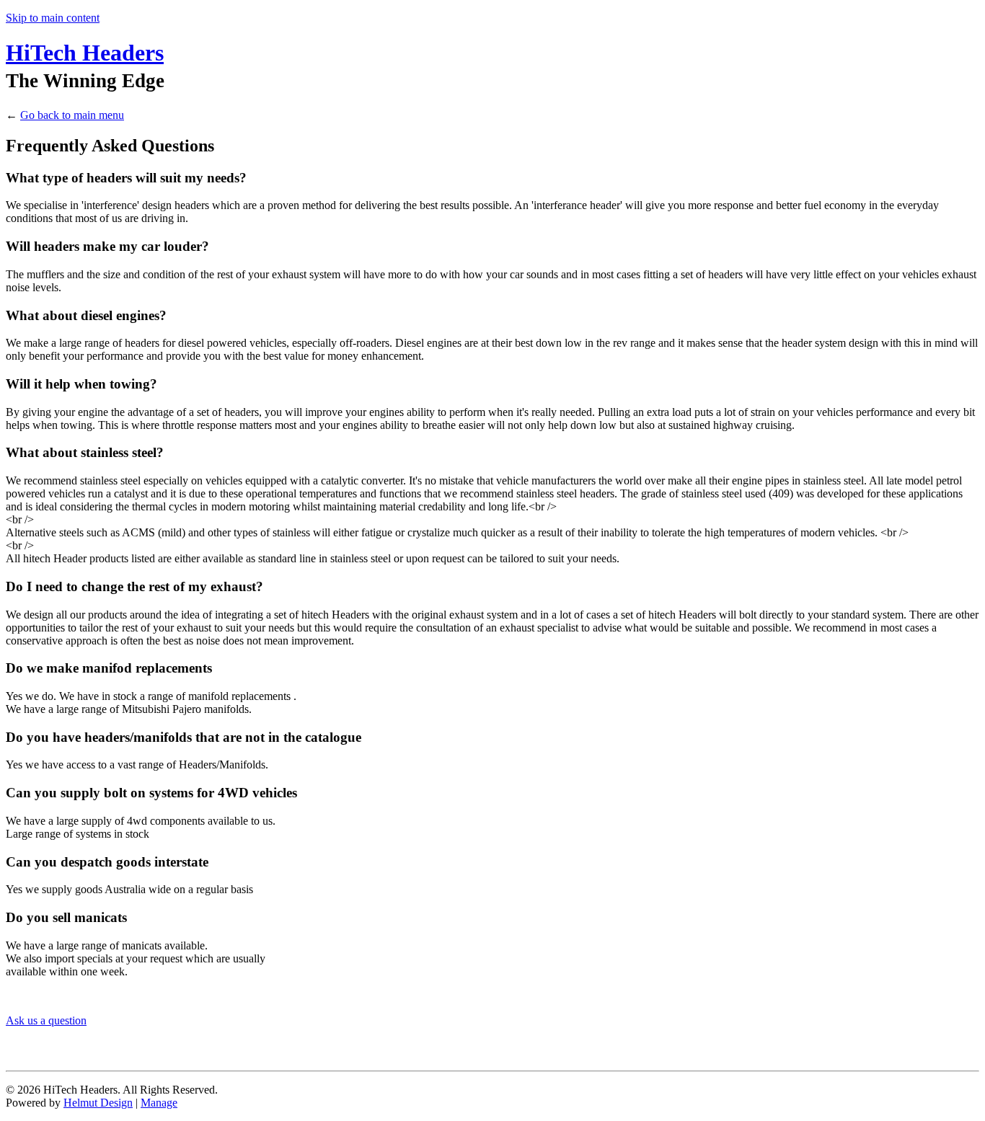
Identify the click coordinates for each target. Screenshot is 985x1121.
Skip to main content (53, 18)
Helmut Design (98, 1102)
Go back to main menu (72, 115)
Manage (159, 1102)
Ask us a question (46, 1020)
